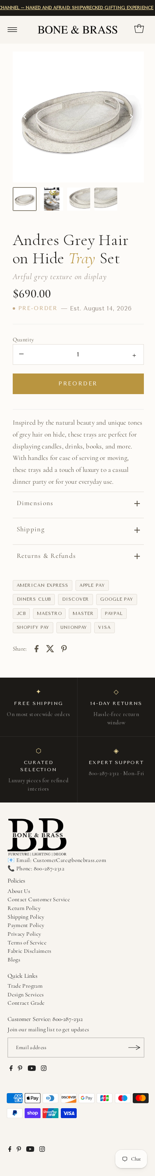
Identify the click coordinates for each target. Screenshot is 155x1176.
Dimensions (35, 503)
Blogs (14, 959)
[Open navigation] (12, 30)
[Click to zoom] (131, 64)
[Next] (131, 117)
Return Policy (24, 908)
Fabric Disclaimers (30, 951)
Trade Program (25, 986)
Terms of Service (27, 942)
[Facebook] (11, 1069)
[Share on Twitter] (50, 648)
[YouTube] (32, 1069)
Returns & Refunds (46, 556)
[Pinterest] (20, 1069)
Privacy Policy (24, 934)
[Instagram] (43, 1069)
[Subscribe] (134, 1047)
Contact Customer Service (39, 899)
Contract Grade (26, 1003)
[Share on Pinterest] (64, 648)
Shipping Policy (26, 917)
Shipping (31, 529)
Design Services (26, 994)
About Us (19, 891)
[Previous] (25, 117)
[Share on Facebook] (37, 648)
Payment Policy (26, 925)
